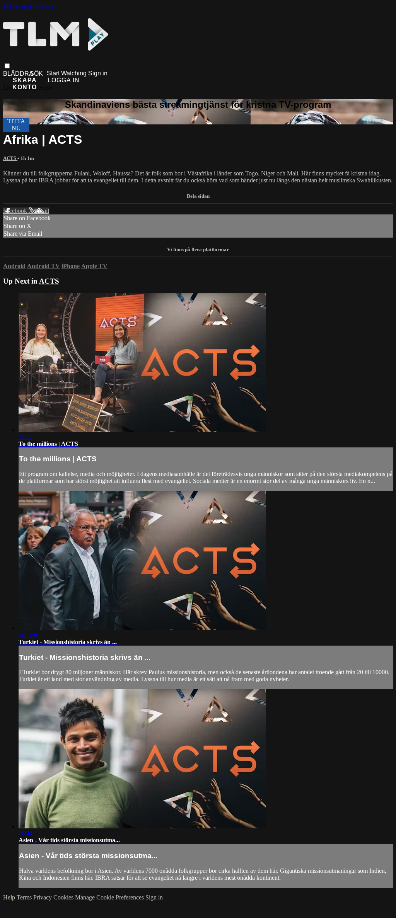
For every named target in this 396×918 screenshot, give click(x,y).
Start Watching (67, 73)
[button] (7, 65)
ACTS (10, 158)
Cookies (64, 897)
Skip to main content (28, 6)
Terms (25, 897)
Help (10, 897)
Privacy (43, 897)
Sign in (98, 73)
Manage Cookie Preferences (110, 897)
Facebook (16, 210)
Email (42, 210)
